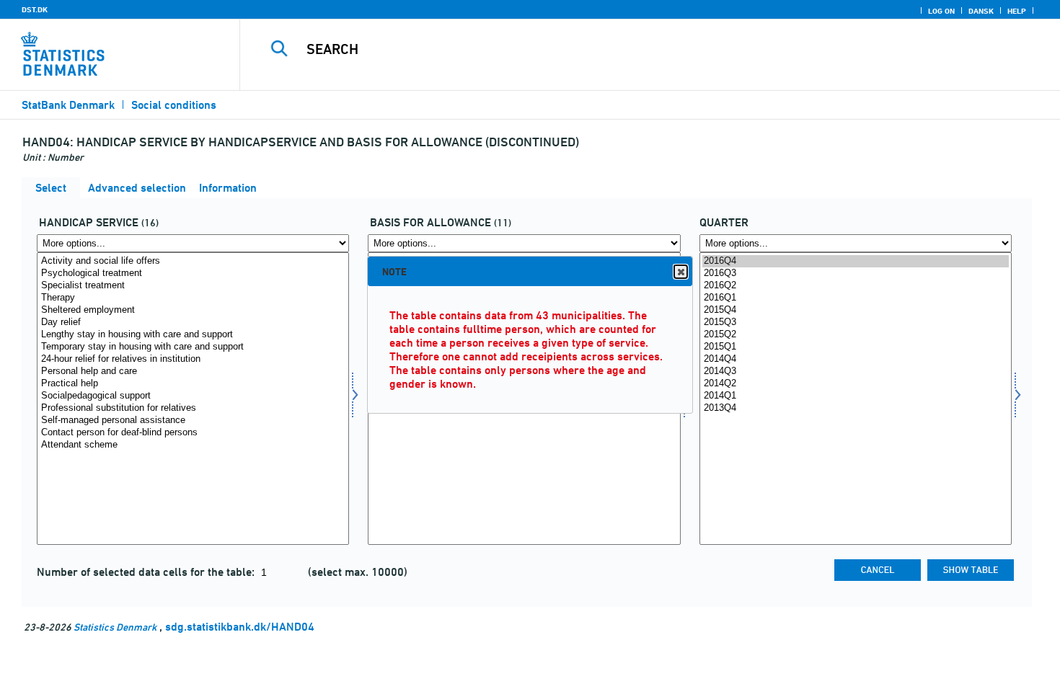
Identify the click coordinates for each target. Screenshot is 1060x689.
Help (1016, 11)
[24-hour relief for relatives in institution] (193, 359)
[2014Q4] (855, 359)
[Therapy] (193, 298)
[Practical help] (193, 384)
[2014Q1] (855, 396)
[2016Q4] (855, 261)
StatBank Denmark (68, 105)
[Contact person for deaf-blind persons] (193, 433)
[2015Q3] (855, 322)
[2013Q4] (855, 408)
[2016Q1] (855, 298)
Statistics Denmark (115, 627)
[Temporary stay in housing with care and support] (193, 347)
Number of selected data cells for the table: (147, 572)
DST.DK (35, 9)
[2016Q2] (855, 286)
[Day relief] (193, 322)
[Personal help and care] (193, 371)
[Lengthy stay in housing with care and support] (193, 335)
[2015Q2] (855, 335)
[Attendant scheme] (193, 445)
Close (680, 272)
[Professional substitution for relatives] (193, 408)
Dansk (981, 11)
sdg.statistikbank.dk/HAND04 (239, 627)
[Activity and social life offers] (193, 261)
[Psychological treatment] (193, 273)
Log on (941, 11)
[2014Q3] (855, 371)
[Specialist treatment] (193, 286)
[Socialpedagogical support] (193, 396)
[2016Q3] (855, 273)
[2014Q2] (855, 384)
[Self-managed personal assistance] (193, 420)
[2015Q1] (855, 347)
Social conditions (173, 105)
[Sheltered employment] (193, 310)
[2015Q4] (855, 310)
